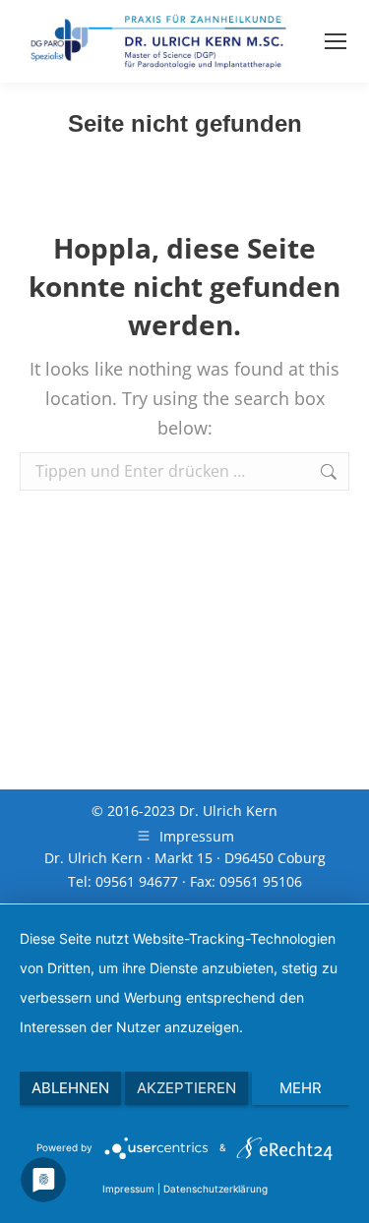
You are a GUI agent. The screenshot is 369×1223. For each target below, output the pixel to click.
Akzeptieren (186, 1087)
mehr (300, 1087)
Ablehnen (70, 1087)
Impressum (128, 1188)
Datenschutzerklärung (215, 1188)
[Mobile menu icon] (335, 41)
